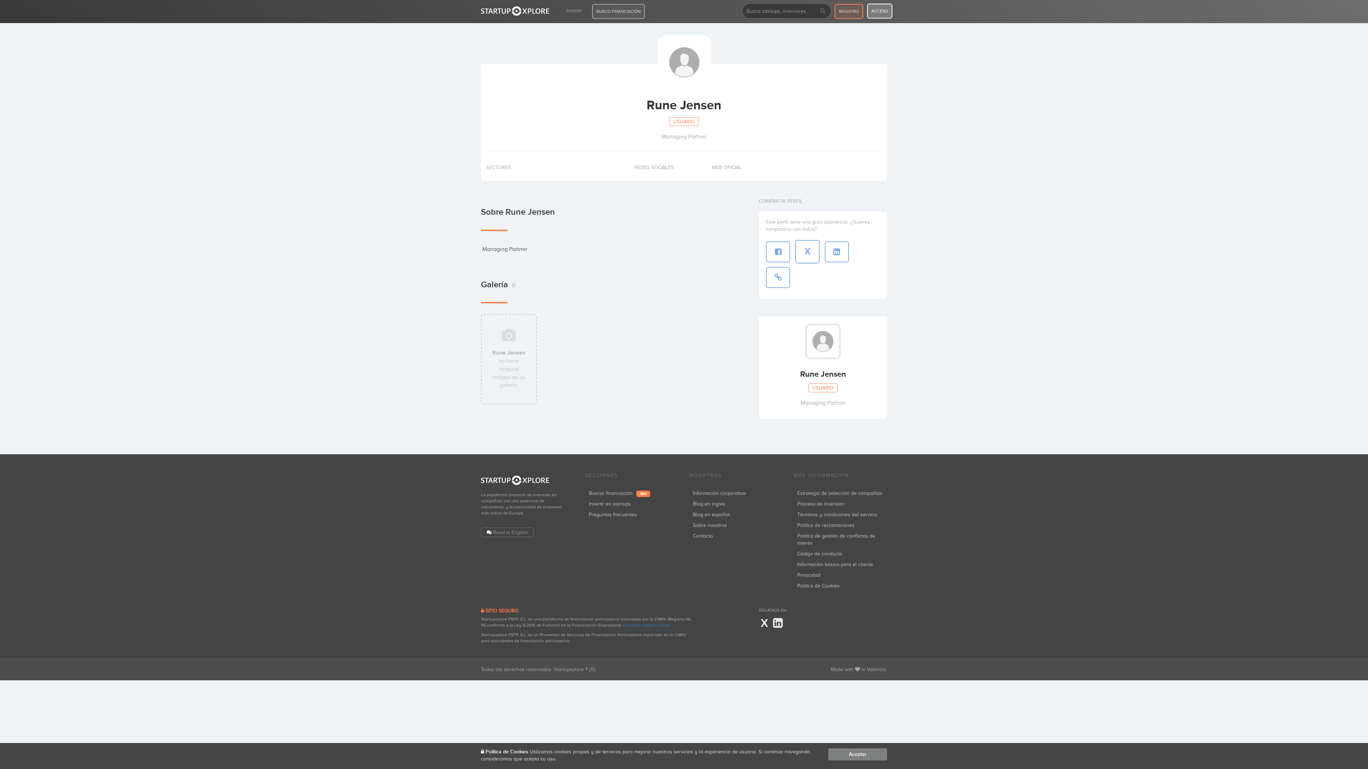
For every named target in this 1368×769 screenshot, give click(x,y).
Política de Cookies (818, 585)
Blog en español (711, 514)
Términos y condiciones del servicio (837, 514)
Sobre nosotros (710, 525)
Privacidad (808, 575)
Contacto (703, 536)
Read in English (510, 532)
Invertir (574, 11)
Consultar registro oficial (646, 625)
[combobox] (786, 11)
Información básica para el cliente (835, 564)
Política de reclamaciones (826, 525)
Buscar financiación (618, 493)
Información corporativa (719, 493)
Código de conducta (819, 553)
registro (849, 11)
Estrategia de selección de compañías (839, 493)
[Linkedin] (778, 623)
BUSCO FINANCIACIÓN (618, 11)
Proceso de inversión (820, 504)
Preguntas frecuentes (613, 514)
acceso (879, 11)
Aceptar (857, 754)
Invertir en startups (610, 504)
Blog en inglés (709, 504)
